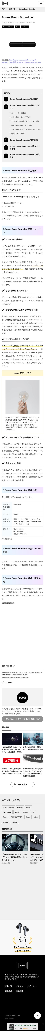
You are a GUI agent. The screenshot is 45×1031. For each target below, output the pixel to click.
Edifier (25, 812)
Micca (36, 817)
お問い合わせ (9, 1018)
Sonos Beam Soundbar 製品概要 (24, 99)
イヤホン (19, 986)
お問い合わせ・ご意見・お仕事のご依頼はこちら (22, 719)
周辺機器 (8, 991)
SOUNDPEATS (16, 817)
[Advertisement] (22, 636)
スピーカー (31, 986)
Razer (5, 817)
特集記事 (19, 991)
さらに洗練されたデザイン (21, 117)
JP (29, 1019)
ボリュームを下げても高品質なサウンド (26, 129)
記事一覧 (8, 986)
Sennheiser (7, 812)
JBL (33, 812)
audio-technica (8, 808)
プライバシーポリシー (12, 1015)
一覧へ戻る (22, 784)
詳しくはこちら (7, 539)
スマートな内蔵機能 (18, 113)
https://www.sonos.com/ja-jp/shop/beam (15, 677)
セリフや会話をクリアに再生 (21, 125)
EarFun (19, 808)
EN (32, 1019)
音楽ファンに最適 (17, 134)
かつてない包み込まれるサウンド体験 (25, 121)
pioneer (5, 822)
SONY (28, 808)
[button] (41, 4)
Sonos (28, 817)
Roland (14, 822)
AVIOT (17, 812)
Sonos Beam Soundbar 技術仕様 (24, 140)
